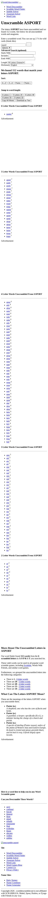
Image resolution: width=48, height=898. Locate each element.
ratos (8, 201)
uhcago (9, 833)
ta (7, 587)
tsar (7, 442)
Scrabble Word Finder (15, 9)
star (7, 403)
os (7, 578)
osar (8, 326)
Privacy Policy (12, 870)
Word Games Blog (14, 865)
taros (8, 227)
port (8, 341)
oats (8, 317)
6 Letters (6, 95)
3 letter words (24, 686)
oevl (8, 807)
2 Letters (18, 98)
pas (7, 494)
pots (8, 347)
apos (8, 302)
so (7, 584)
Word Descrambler (14, 7)
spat (8, 397)
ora (7, 482)
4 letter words (24, 684)
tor (7, 550)
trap (8, 436)
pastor (8, 114)
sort (7, 391)
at (7, 569)
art (7, 464)
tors (7, 433)
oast (8, 314)
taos (8, 412)
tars (7, 424)
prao (8, 350)
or (7, 575)
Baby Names (11, 880)
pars (8, 329)
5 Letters (17, 95)
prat (8, 353)
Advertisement (7, 118)
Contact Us (11, 867)
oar (7, 470)
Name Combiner (13, 883)
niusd (8, 819)
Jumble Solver (12, 11)
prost (8, 198)
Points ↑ (18, 83)
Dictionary (5, 65)
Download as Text (23, 101)
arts (7, 305)
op (7, 573)
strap (8, 221)
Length (4, 62)
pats (8, 338)
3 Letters (6, 98)
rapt (8, 364)
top (7, 547)
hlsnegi (9, 814)
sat (7, 523)
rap (7, 509)
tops (8, 427)
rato (8, 370)
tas (7, 544)
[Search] (28, 44)
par (7, 491)
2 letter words (24, 689)
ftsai (8, 826)
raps (8, 362)
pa (7, 581)
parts (8, 183)
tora (8, 430)
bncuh (9, 812)
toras (8, 233)
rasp (8, 367)
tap (7, 538)
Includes (4, 56)
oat (7, 473)
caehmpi (9, 809)
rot (7, 517)
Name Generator (13, 885)
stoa (8, 406)
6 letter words (22, 679)
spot (8, 400)
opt (7, 479)
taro (8, 418)
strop (8, 224)
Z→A (11, 83)
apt (7, 458)
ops (7, 476)
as (7, 567)
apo (7, 455)
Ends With (5, 58)
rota (8, 376)
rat (7, 515)
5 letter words (24, 681)
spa (7, 532)
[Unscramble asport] (9, 842)
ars (7, 461)
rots (7, 379)
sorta (8, 213)
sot (7, 529)
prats (8, 192)
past (8, 335)
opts (8, 320)
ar (7, 564)
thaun (8, 831)
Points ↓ (28, 83)
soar (8, 385)
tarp (8, 421)
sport (8, 215)
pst (7, 506)
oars (8, 311)
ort (7, 488)
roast (8, 204)
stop (8, 409)
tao (7, 535)
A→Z (4, 83)
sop (7, 526)
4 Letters (29, 95)
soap (8, 382)
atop (8, 308)
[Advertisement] (24, 144)
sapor (8, 209)
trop (8, 439)
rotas (8, 207)
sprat (8, 218)
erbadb (9, 821)
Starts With (5, 53)
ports (8, 186)
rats (7, 373)
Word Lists (11, 16)
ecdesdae (10, 828)
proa (8, 356)
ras (7, 512)
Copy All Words (8, 101)
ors (7, 485)
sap (7, 521)
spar (8, 394)
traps (8, 236)
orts (7, 323)
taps (8, 415)
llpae (8, 816)
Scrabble (27, 665)
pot (7, 500)
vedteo (9, 836)
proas (8, 195)
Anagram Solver (13, 14)
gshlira (9, 838)
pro (7, 503)
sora (8, 388)
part (8, 332)
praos (8, 189)
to (7, 590)
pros (8, 358)
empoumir (10, 824)
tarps (8, 230)
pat (7, 497)
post (8, 344)
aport (8, 180)
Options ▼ (6, 48)
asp (7, 467)
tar (7, 541)
